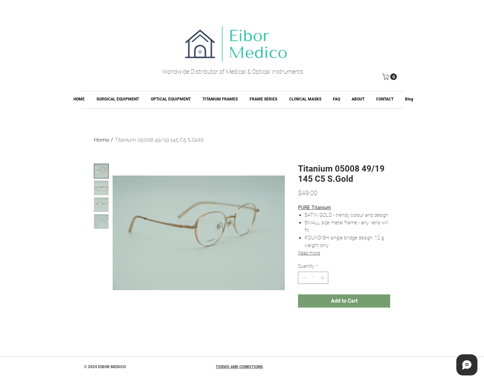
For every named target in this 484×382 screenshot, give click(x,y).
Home (101, 140)
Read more (309, 253)
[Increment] (323, 278)
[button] (390, 76)
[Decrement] (303, 278)
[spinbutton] (313, 278)
